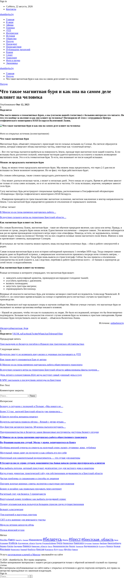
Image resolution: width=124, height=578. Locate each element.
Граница (10, 27)
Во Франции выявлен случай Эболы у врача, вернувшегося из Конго (38, 442)
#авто (11, 539)
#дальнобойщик (49, 543)
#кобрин (103, 543)
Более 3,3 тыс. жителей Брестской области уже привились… (31, 411)
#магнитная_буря (19, 328)
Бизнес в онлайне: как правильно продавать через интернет (31, 489)
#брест (75, 539)
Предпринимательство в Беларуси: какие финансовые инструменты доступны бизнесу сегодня (49, 432)
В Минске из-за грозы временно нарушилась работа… (28, 212)
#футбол (68, 549)
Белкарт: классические (11, 509)
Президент (11, 44)
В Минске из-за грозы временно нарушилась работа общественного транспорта (43, 437)
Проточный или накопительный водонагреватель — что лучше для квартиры (40, 458)
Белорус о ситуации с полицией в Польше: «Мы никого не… (31, 406)
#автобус (19, 540)
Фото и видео (13, 60)
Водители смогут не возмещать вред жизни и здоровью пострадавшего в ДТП (40, 354)
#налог (72, 546)
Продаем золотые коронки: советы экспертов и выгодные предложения (37, 483)
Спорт (9, 55)
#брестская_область (97, 539)
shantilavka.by (7, 14)
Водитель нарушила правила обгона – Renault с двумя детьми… (33, 422)
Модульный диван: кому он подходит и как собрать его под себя (33, 452)
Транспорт (11, 57)
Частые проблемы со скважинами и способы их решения (29, 478)
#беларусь (5, 328)
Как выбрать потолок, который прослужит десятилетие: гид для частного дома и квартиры (47, 468)
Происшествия (13, 46)
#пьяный (23, 549)
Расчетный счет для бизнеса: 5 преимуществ (23, 494)
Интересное (12, 33)
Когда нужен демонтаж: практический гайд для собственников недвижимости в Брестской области (51, 473)
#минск (27, 546)
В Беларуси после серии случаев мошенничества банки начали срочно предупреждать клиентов (52, 463)
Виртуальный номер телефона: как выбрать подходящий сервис (33, 499)
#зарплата (79, 543)
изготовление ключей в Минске (24, 554)
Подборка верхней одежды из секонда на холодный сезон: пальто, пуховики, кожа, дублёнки (48, 447)
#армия (25, 540)
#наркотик (79, 546)
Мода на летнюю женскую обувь (17, 525)
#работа (32, 549)
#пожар (117, 546)
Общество (11, 38)
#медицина (18, 546)
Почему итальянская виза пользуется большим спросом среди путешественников (42, 504)
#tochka (4, 539)
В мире (9, 22)
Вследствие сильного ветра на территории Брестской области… (33, 217)
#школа (75, 549)
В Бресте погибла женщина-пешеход (19, 416)
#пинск (109, 546)
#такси (61, 549)
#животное (68, 543)
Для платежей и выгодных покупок (18, 514)
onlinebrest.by (117, 323)
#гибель (13, 543)
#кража (3, 546)
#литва (10, 546)
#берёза (65, 540)
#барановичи (35, 539)
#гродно (39, 543)
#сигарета (49, 549)
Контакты (11, 9)
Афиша (9, 25)
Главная (10, 19)
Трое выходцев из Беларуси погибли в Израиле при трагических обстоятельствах (42, 344)
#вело (116, 540)
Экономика (12, 63)
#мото (50, 546)
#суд (56, 549)
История (10, 36)
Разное (9, 52)
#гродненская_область (26, 543)
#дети (59, 543)
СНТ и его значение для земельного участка (23, 519)
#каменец (95, 543)
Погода (10, 41)
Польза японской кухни (12, 530)
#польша (5, 549)
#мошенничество (61, 546)
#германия (4, 543)
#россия (40, 549)
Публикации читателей (18, 49)
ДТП (8, 30)
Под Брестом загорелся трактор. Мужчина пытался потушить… (33, 427)
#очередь (102, 546)
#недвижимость (91, 546)
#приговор (15, 549)
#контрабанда (114, 543)
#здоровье (88, 543)
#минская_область (39, 546)
